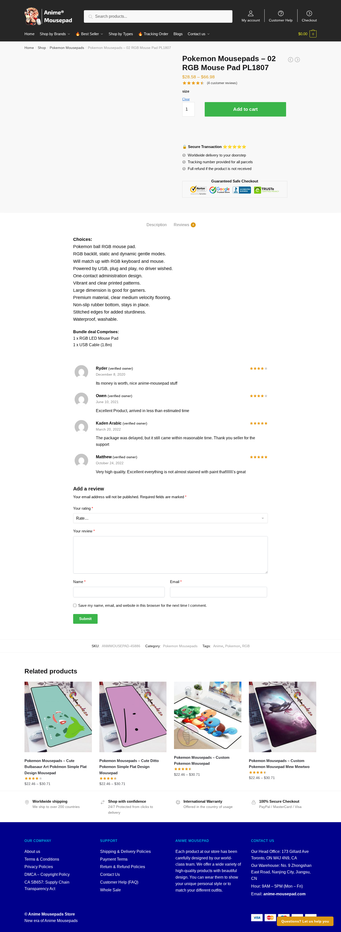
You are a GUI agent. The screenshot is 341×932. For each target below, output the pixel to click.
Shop (42, 48)
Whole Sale (110, 890)
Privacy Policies (38, 867)
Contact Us (110, 874)
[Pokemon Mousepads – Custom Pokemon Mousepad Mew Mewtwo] (282, 717)
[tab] (157, 221)
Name (79, 582)
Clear (186, 99)
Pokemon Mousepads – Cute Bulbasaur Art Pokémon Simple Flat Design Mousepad (55, 767)
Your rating (83, 508)
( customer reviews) (222, 83)
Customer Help (281, 20)
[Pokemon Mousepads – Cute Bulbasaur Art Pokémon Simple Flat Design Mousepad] (58, 717)
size (185, 91)
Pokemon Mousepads (67, 48)
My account (251, 20)
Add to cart (245, 109)
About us (32, 851)
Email (176, 582)
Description (157, 225)
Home (29, 48)
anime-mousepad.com (284, 894)
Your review (84, 531)
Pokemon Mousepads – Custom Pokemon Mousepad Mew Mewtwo (279, 764)
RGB (246, 646)
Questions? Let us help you (305, 921)
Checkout (309, 20)
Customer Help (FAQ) (119, 882)
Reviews (181, 225)
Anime (218, 646)
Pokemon (232, 646)
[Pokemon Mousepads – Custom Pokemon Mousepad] (207, 715)
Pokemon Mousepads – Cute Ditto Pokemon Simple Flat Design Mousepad (129, 767)
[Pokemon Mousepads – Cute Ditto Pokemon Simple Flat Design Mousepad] (133, 717)
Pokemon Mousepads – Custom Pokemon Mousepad (201, 760)
